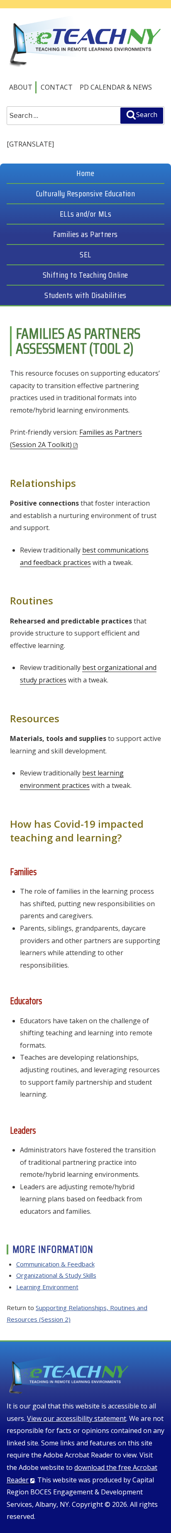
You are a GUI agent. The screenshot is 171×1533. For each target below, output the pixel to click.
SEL (85, 254)
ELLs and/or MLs (86, 213)
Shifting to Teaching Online (85, 274)
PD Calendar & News (116, 87)
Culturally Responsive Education (85, 193)
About (20, 87)
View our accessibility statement (76, 1418)
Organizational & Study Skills (56, 1275)
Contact (57, 87)
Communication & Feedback (55, 1264)
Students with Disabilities (85, 295)
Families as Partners (85, 234)
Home (85, 173)
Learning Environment (47, 1287)
